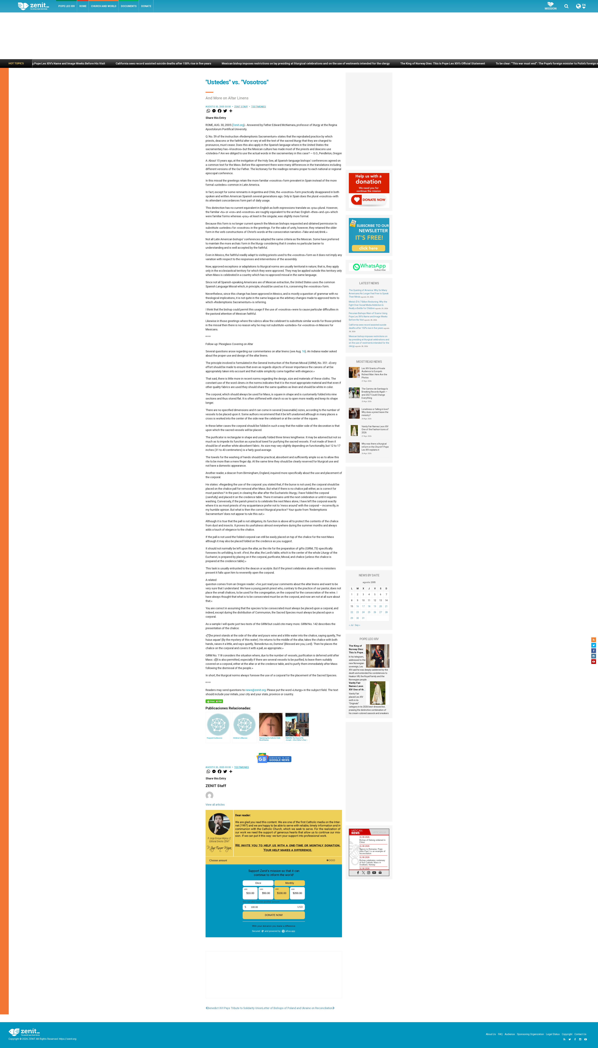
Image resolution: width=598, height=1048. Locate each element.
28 (386, 612)
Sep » (357, 625)
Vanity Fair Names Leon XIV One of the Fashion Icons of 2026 (468, 63)
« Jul (351, 625)
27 (380, 612)
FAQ (500, 1034)
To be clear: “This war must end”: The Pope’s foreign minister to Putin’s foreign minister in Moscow (355, 63)
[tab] (359, 832)
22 (352, 612)
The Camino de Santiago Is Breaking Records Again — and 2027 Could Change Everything (375, 393)
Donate (146, 6)
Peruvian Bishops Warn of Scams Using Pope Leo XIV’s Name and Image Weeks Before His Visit (368, 316)
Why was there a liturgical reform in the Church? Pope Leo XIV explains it (375, 446)
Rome (82, 6)
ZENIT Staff (241, 106)
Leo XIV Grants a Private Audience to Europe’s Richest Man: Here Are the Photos (374, 373)
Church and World (103, 6)
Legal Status (553, 1034)
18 (369, 606)
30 (357, 618)
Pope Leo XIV (66, 6)
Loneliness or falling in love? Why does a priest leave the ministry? (375, 412)
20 (380, 606)
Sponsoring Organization (530, 1034)
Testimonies (258, 106)
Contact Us (580, 1034)
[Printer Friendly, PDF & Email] (214, 701)
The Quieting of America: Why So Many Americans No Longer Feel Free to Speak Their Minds (369, 293)
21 (386, 606)
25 (369, 612)
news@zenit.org (255, 690)
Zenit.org (238, 125)
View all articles (215, 804)
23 (357, 612)
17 (363, 606)
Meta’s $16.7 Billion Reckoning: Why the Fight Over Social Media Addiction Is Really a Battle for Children (368, 305)
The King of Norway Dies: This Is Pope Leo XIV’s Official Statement (239, 63)
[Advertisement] (299, 36)
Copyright (567, 1034)
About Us (491, 1034)
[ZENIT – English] (37, 6)
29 (352, 618)
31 (363, 618)
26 (375, 612)
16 (303, 351)
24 (363, 612)
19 (375, 606)
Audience (510, 1034)
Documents (129, 6)
